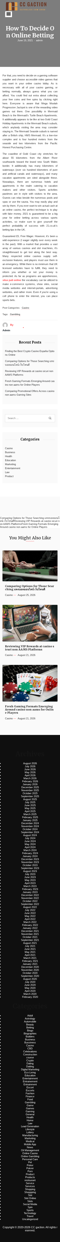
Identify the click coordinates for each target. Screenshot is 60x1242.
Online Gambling (30, 1156)
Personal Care (30, 1159)
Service (30, 1183)
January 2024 (30, 856)
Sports (30, 1210)
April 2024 (30, 847)
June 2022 (30, 913)
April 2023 (30, 883)
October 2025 (30, 793)
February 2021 (30, 961)
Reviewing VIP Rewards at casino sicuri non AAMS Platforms (29, 373)
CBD (30, 1048)
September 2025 (30, 796)
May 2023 (30, 880)
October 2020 (30, 973)
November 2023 (30, 862)
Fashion (30, 1093)
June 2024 (30, 841)
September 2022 (30, 904)
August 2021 (30, 943)
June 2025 (30, 805)
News (30, 1147)
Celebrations (30, 1051)
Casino (25, 307)
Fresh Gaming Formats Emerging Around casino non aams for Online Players (30, 383)
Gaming (30, 1111)
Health (8, 456)
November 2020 (30, 970)
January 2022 (30, 928)
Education (10, 460)
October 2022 (30, 901)
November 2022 (30, 898)
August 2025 (30, 799)
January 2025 (30, 820)
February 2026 (30, 781)
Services (30, 1186)
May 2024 (30, 844)
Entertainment (12, 468)
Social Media (30, 1204)
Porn (30, 1171)
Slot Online (30, 1198)
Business (10, 452)
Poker (30, 1165)
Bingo (30, 1030)
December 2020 (30, 967)
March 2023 (30, 886)
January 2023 (30, 892)
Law (7, 472)
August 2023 (30, 871)
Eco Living (30, 1072)
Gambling (15, 314)
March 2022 (30, 922)
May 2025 (30, 808)
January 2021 (30, 964)
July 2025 (30, 802)
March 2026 (30, 778)
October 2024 (30, 829)
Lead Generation (30, 1126)
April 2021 (30, 955)
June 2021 (30, 949)
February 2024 (30, 853)
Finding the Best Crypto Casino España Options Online (29, 353)
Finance (30, 1096)
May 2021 (30, 952)
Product (9, 476)
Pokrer (30, 1168)
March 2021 (30, 958)
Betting (30, 1027)
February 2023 (30, 889)
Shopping (30, 1189)
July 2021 (30, 946)
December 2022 (30, 895)
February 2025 (30, 817)
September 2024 (30, 832)
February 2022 (30, 925)
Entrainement (30, 1081)
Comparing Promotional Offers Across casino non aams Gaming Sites (29, 393)
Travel (30, 1216)
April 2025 (30, 811)
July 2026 (30, 766)
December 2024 (30, 823)
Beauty (30, 1024)
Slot (30, 1195)
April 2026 (30, 775)
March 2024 (30, 850)
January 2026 (30, 784)
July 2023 (30, 874)
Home (30, 1120)
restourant (30, 1180)
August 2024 (30, 835)
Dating (30, 1063)
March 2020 (30, 993)
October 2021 (30, 937)
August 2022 (30, 907)
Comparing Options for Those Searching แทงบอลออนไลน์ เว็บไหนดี (29, 363)
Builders (30, 1036)
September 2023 (30, 868)
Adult (30, 1015)
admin (39, 40)
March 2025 (30, 814)
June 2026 (30, 769)
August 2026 (30, 763)
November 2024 (30, 826)
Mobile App (30, 1144)
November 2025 (30, 790)
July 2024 (30, 838)
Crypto (30, 1060)
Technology (30, 1213)
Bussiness (30, 1042)
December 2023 (30, 859)
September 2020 (30, 976)
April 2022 (30, 919)
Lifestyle (30, 1129)
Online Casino (30, 1153)
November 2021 (30, 934)
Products (30, 1177)
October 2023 (30, 865)
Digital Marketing (30, 1069)
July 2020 (30, 981)
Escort (30, 1087)
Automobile (30, 1021)
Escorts (30, 1090)
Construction (30, 1054)
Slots (30, 1201)
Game (30, 1105)
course (30, 1057)
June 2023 (30, 877)
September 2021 (30, 940)
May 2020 (30, 987)
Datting (30, 1066)
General (30, 1114)
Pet (30, 1162)
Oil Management (30, 1150)
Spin (30, 1207)
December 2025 (30, 787)
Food (30, 1099)
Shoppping (30, 1192)
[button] (8, 14)
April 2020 (30, 990)
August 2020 (30, 978)
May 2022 (30, 916)
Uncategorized (30, 1219)
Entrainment (30, 1084)
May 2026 (30, 772)
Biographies (30, 1033)
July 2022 (30, 910)
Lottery (30, 1132)
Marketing (10, 464)
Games (30, 1108)
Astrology (30, 1018)
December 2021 (30, 931)
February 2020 (30, 996)
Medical (30, 1141)
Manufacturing (30, 1135)
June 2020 (30, 984)
